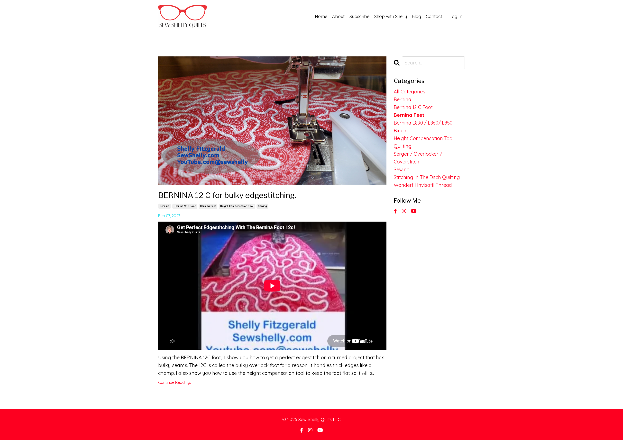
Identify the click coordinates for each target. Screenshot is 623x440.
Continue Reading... (175, 382)
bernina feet (208, 206)
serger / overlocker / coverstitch (418, 158)
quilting (403, 146)
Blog (416, 16)
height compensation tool (237, 206)
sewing (262, 206)
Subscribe (359, 16)
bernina (164, 206)
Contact (434, 16)
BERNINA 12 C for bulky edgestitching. (227, 195)
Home (321, 16)
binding (402, 130)
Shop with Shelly (390, 16)
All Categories (409, 92)
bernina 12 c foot (185, 206)
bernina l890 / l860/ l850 (423, 123)
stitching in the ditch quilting (427, 177)
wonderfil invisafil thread (423, 185)
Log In (455, 16)
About (338, 16)
